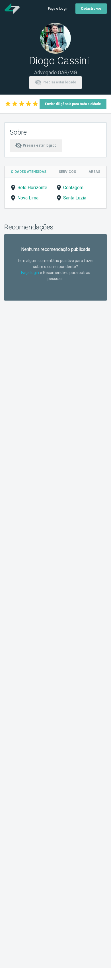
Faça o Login (58, 9)
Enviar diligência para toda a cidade (73, 104)
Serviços (67, 172)
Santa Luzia (74, 198)
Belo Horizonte (32, 187)
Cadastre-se (91, 9)
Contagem (73, 187)
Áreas (94, 172)
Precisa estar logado (55, 82)
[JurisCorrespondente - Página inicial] (12, 9)
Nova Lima (27, 198)
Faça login (30, 272)
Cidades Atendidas (28, 172)
